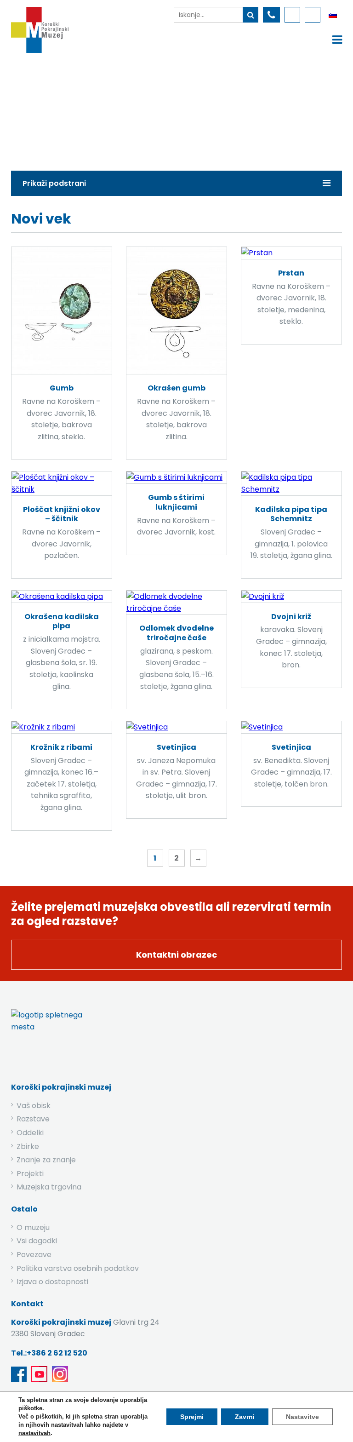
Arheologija (193, 109)
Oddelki (30, 1132)
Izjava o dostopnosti (52, 1281)
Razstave (33, 1119)
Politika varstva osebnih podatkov (78, 1268)
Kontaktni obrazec (176, 954)
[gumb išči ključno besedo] (250, 15)
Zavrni (245, 1416)
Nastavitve (302, 1416)
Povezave (34, 1254)
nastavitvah (34, 1433)
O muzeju (33, 1227)
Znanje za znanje (46, 1160)
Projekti (30, 1173)
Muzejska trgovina (49, 1187)
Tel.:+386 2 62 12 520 (49, 1353)
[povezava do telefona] (271, 15)
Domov (104, 109)
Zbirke (145, 109)
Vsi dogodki (37, 1240)
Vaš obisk (34, 1105)
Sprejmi (192, 1416)
